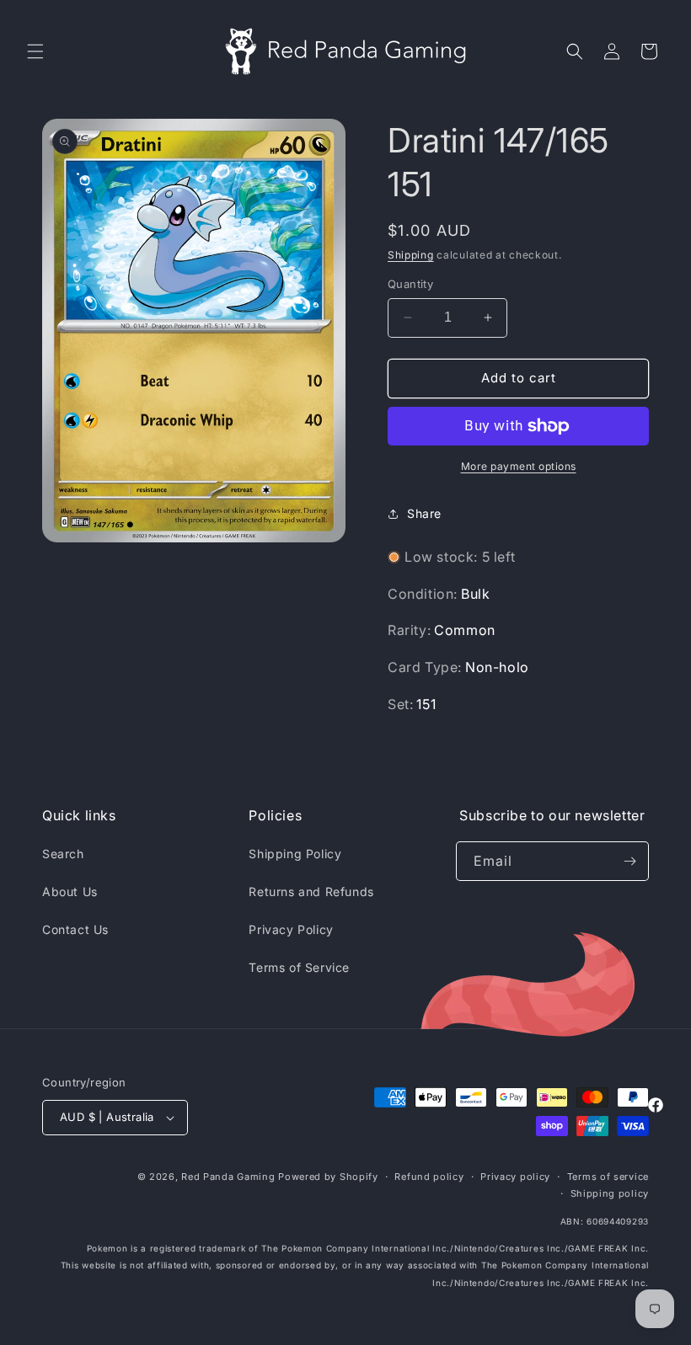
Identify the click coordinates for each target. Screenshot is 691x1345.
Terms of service (608, 1176)
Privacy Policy (291, 929)
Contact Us (75, 929)
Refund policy (428, 1176)
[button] (35, 51)
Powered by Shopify (328, 1176)
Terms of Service (299, 967)
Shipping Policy (295, 853)
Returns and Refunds (311, 891)
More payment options (518, 466)
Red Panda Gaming (228, 1176)
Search (63, 853)
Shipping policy (610, 1193)
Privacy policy (515, 1176)
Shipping (411, 254)
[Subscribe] (629, 861)
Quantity (410, 284)
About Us (70, 891)
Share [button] (424, 513)
